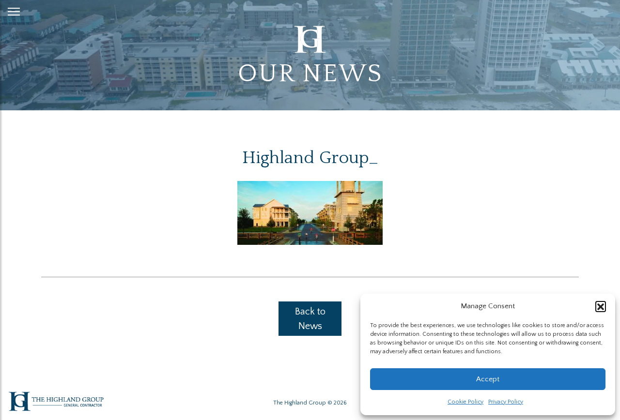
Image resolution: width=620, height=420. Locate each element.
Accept (487, 379)
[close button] (14, 9)
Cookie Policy (465, 402)
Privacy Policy (505, 402)
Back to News (310, 318)
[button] (600, 306)
